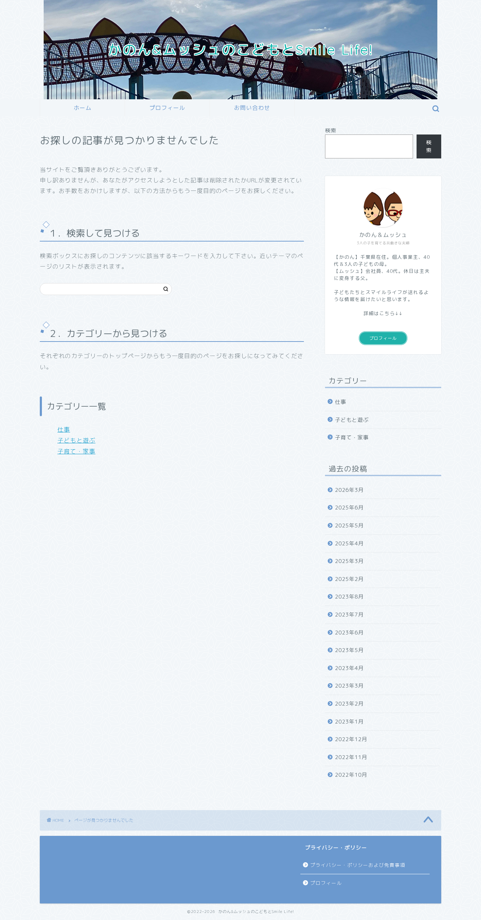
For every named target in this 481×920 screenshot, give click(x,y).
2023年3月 (349, 685)
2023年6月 (349, 632)
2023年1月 (349, 721)
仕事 (63, 429)
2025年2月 (349, 579)
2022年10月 (351, 774)
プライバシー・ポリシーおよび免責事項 (357, 865)
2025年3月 (349, 561)
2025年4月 (349, 543)
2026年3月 (349, 490)
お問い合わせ (252, 107)
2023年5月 (349, 650)
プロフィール (167, 107)
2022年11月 (351, 757)
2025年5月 (349, 525)
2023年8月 (349, 596)
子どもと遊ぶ (76, 440)
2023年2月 (349, 703)
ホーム (83, 107)
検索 (330, 130)
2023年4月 (349, 668)
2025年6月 (349, 507)
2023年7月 (349, 614)
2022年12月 (351, 739)
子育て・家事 (76, 451)
